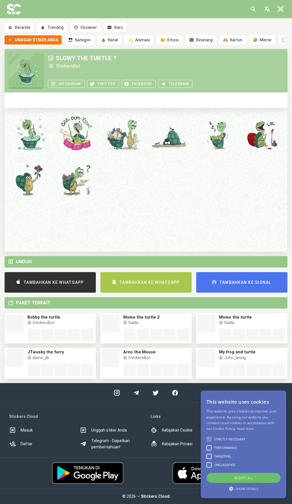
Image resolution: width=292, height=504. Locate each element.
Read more (245, 428)
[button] (267, 9)
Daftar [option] (27, 444)
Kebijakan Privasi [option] (177, 444)
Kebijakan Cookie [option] (177, 430)
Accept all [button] (243, 478)
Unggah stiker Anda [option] (109, 430)
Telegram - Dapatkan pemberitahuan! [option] (110, 443)
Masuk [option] (27, 430)
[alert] (243, 444)
